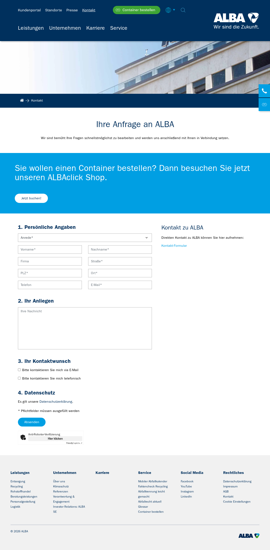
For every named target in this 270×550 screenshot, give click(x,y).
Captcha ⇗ (74, 443)
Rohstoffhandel (21, 491)
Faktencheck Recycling (153, 486)
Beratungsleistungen (24, 496)
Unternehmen (64, 472)
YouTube (186, 486)
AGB (226, 491)
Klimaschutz (61, 486)
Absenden (31, 422)
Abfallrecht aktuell (149, 501)
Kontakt (228, 496)
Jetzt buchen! (31, 198)
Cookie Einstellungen (237, 501)
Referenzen (60, 491)
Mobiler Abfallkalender (152, 481)
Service (144, 472)
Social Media (192, 472)
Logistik (15, 506)
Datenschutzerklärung (55, 402)
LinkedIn (186, 496)
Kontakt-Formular (174, 246)
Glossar (143, 506)
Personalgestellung (23, 501)
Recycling (17, 486)
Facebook (187, 481)
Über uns (59, 481)
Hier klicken (55, 438)
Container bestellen (151, 512)
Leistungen (20, 472)
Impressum (230, 486)
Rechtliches (233, 472)
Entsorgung (18, 481)
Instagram (187, 491)
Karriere (102, 472)
